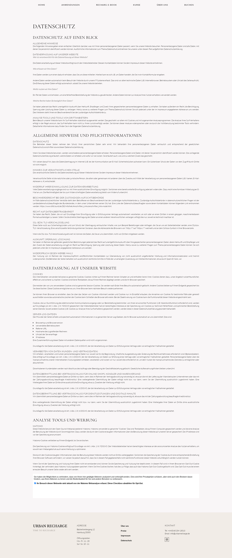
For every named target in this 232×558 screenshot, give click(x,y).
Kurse (136, 5)
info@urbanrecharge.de (180, 533)
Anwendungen (71, 5)
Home (41, 5)
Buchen (189, 5)
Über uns (162, 5)
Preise (123, 531)
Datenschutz (126, 540)
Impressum (125, 535)
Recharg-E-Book (106, 5)
